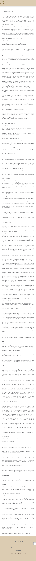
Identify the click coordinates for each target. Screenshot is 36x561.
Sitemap (19, 556)
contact (17, 38)
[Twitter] (23, 541)
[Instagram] (13, 541)
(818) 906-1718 (13, 553)
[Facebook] (15, 541)
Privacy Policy (23, 49)
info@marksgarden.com (26, 533)
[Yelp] (18, 541)
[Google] (20, 541)
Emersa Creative (21, 559)
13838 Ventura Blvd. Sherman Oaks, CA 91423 (17, 551)
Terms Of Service (10, 556)
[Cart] (33, 3)
